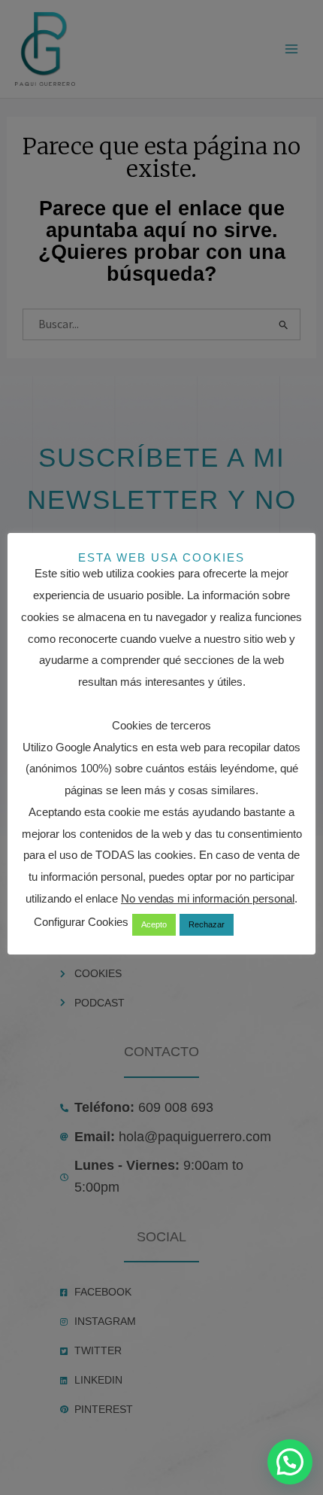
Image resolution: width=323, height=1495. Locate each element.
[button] (289, 1461)
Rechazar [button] (207, 924)
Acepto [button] (154, 924)
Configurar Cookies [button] (81, 921)
